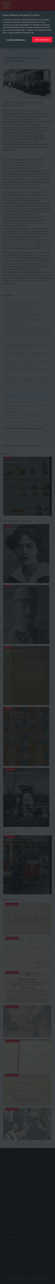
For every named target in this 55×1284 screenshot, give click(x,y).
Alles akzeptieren (42, 39)
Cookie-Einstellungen (16, 39)
